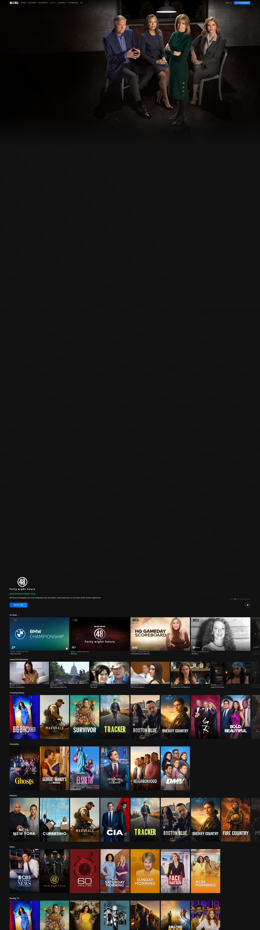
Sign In (228, 3)
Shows (23, 3)
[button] (39, 637)
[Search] (81, 3)
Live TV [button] (53, 3)
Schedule (62, 3)
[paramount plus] (14, 3)
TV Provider (73, 3)
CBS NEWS (32, 3)
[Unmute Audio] (248, 605)
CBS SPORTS (43, 3)
